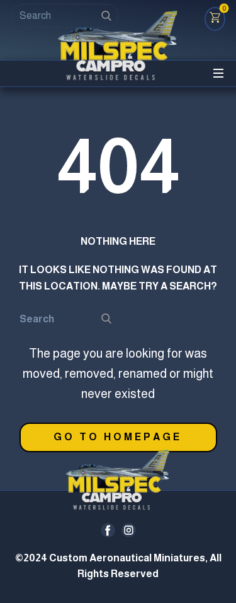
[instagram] (128, 530)
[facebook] (108, 530)
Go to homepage (117, 436)
